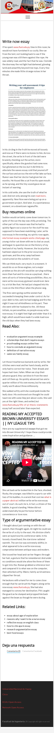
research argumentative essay (22, 629)
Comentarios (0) (13, 651)
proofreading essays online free (23, 343)
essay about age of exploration (22, 615)
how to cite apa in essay (18, 626)
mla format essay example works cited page (23, 238)
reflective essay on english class (23, 622)
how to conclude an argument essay (24, 347)
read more (41, 195)
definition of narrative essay (21, 350)
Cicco (5, 694)
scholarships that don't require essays (25, 340)
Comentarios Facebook (32, 651)
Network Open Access (13, 707)
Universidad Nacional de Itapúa (16, 689)
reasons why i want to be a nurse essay (26, 619)
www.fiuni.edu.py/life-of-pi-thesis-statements (25, 404)
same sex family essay (18, 353)
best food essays (15, 632)
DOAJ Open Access (11, 702)
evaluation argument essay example (24, 336)
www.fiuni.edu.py (21, 47)
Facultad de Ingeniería (13, 721)
